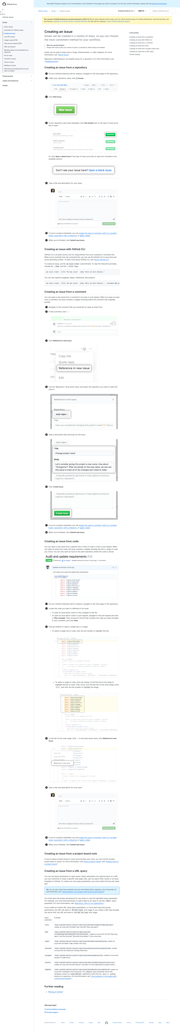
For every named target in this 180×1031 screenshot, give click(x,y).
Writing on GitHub (55, 992)
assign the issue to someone (90, 233)
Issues (54, 11)
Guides (5, 85)
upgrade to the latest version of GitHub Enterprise (70, 21)
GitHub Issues (7, 17)
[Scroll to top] (175, 1026)
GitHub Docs (12, 4)
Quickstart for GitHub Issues (13, 30)
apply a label (85, 236)
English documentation (159, 3)
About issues (8, 27)
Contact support (52, 1012)
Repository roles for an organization (89, 903)
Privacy (72, 1022)
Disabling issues (51, 61)
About (167, 1022)
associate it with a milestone (65, 236)
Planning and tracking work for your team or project (16, 70)
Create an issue (9, 33)
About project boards (92, 861)
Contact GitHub (117, 1022)
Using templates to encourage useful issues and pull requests (83, 892)
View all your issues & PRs (13, 43)
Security (81, 1022)
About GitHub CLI (101, 260)
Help (99, 1022)
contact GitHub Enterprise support (118, 21)
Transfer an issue (10, 59)
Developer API (140, 1022)
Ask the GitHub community (56, 1009)
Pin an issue (8, 55)
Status (91, 1022)
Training (151, 1022)
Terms (63, 1022)
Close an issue (9, 62)
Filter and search (10, 47)
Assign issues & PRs (11, 40)
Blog (160, 1022)
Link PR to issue (9, 37)
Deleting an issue (10, 65)
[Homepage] (106, 1023)
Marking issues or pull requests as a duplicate (16, 51)
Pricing (129, 1022)
